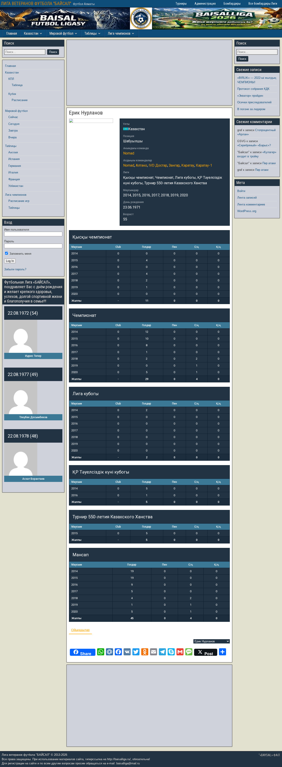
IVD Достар (158, 165)
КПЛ (11, 79)
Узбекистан (15, 186)
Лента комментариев (251, 204)
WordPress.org (246, 211)
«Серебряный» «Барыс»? (254, 145)
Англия (13, 152)
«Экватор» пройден (250, 95)
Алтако (141, 165)
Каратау (187, 165)
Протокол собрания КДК (253, 88)
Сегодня (13, 124)
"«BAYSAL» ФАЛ (269, 755)
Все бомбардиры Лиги (263, 3)
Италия (13, 172)
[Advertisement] (149, 72)
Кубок (12, 94)
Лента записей (247, 197)
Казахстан (31, 33)
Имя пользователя (16, 229)
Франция (14, 179)
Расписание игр (18, 201)
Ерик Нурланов (86, 113)
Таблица (17, 85)
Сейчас (13, 117)
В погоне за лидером (251, 109)
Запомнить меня (20, 253)
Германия (14, 165)
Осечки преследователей (254, 102)
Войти (241, 191)
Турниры (181, 3)
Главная (11, 33)
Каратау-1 (204, 165)
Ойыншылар (80, 630)
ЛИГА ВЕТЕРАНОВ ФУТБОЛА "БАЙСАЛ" (36, 3)
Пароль (9, 241)
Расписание (20, 100)
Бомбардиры (232, 3)
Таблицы (90, 33)
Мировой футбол (61, 33)
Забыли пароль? (15, 269)
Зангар (174, 165)
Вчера (12, 137)
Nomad (128, 153)
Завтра (13, 130)
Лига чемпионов (119, 33)
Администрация (205, 3)
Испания (14, 159)
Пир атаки (269, 163)
